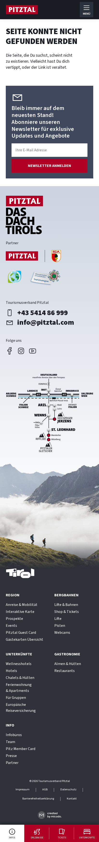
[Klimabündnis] (14, 278)
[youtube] (33, 351)
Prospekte (14, 618)
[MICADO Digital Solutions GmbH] (50, 815)
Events (11, 625)
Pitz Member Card (20, 748)
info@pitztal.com (45, 322)
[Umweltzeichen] (44, 278)
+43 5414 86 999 (42, 313)
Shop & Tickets (66, 611)
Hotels (11, 670)
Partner (12, 762)
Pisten (59, 625)
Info (10, 725)
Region (12, 595)
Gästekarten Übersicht (24, 639)
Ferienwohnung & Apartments (19, 687)
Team (10, 741)
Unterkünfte (19, 654)
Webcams (62, 632)
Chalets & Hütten (20, 677)
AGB (45, 790)
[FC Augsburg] (33, 256)
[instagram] (21, 351)
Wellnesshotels (18, 663)
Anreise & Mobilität (21, 604)
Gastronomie (67, 654)
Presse (11, 755)
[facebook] (9, 351)
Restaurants (64, 670)
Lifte (58, 618)
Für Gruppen (16, 697)
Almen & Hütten (67, 663)
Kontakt (72, 799)
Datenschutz (68, 790)
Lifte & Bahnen (66, 604)
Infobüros (14, 735)
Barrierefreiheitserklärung (38, 799)
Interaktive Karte (20, 611)
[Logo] (22, 9)
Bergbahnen (66, 595)
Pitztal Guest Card (21, 632)
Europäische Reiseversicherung (21, 707)
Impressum (23, 790)
